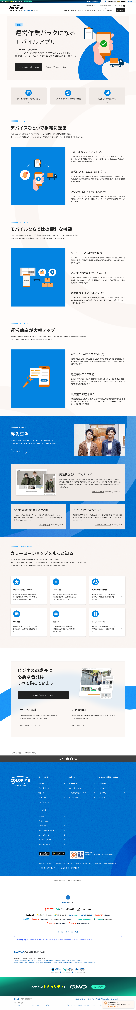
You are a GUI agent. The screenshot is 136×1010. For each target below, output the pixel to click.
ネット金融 (86, 1005)
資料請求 (110, 10)
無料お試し (120, 10)
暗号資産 (93, 1005)
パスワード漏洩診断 (48, 960)
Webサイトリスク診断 (60, 960)
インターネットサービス (20, 1005)
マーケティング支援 (64, 1005)
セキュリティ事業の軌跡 (89, 962)
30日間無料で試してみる (28, 67)
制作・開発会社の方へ (107, 5)
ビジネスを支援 (45, 1005)
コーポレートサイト (64, 932)
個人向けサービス (102, 1005)
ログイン (101, 10)
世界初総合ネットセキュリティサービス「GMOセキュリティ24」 (28, 960)
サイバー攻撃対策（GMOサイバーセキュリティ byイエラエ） (38, 962)
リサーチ (73, 1005)
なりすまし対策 (78, 962)
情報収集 (80, 1005)
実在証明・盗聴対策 (18, 962)
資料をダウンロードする (56, 67)
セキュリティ (54, 1005)
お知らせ (117, 5)
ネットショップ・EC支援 (34, 1005)
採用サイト (75, 932)
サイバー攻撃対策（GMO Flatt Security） (63, 962)
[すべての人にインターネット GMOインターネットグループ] (121, 1)
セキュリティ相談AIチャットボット (74, 960)
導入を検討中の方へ (92, 5)
